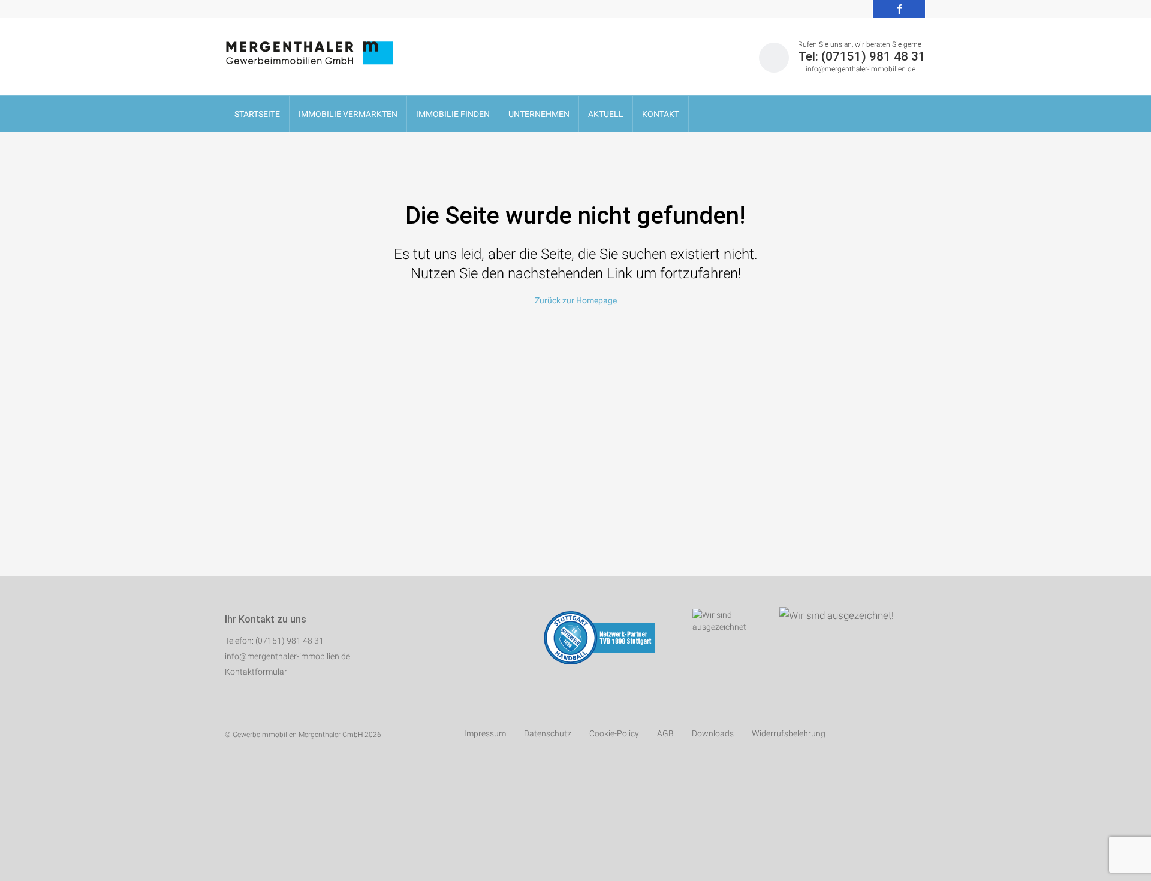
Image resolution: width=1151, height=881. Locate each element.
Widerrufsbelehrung (788, 733)
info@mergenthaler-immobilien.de (860, 69)
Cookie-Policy (614, 733)
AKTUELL (605, 114)
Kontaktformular (256, 671)
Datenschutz (547, 733)
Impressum (485, 733)
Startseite (257, 114)
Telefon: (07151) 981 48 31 (274, 640)
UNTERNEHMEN (539, 114)
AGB (665, 733)
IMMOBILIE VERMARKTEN (348, 114)
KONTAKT (660, 114)
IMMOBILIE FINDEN (453, 114)
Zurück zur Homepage (576, 300)
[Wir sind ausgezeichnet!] (829, 614)
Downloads (713, 733)
